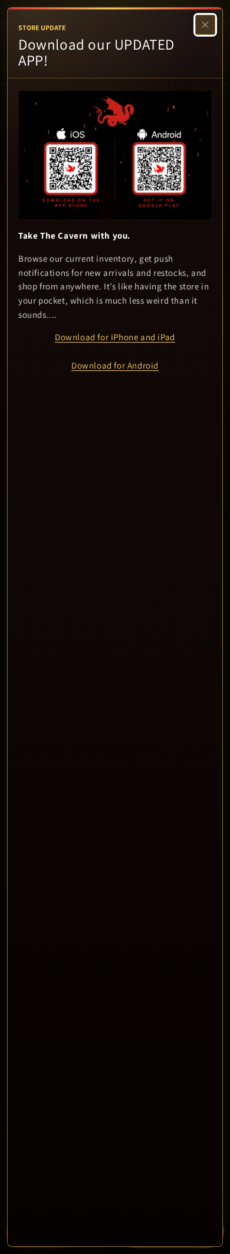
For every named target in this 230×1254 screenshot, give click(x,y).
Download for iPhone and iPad (115, 337)
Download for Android (115, 365)
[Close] (205, 25)
